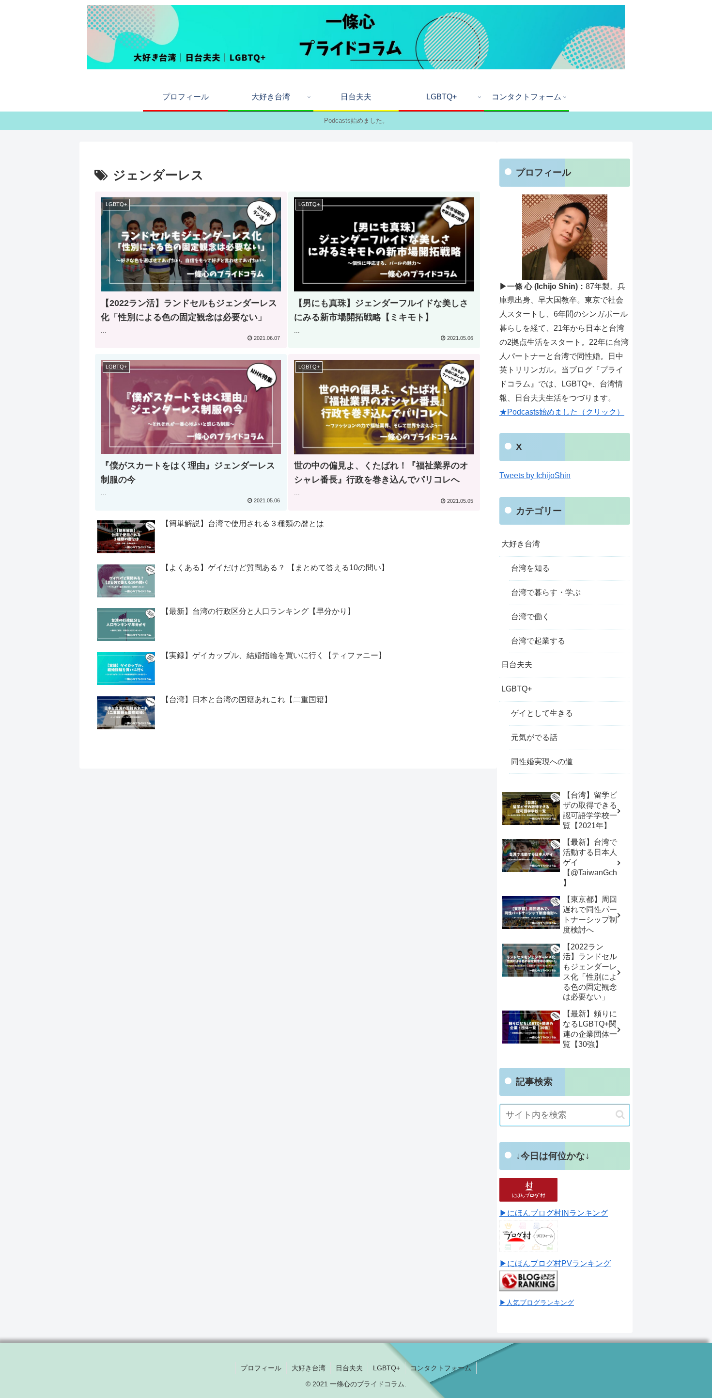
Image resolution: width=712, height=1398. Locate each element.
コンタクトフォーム (440, 1368)
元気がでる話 (534, 737)
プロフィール (261, 1368)
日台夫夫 (516, 664)
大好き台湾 (520, 544)
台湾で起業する (538, 641)
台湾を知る (530, 568)
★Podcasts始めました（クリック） (561, 412)
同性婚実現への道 (542, 761)
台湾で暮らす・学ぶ (546, 592)
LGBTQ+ (516, 689)
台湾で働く (530, 616)
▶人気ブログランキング (536, 1302)
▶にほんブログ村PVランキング (555, 1263)
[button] (620, 1114)
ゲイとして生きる (542, 713)
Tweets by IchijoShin (535, 475)
